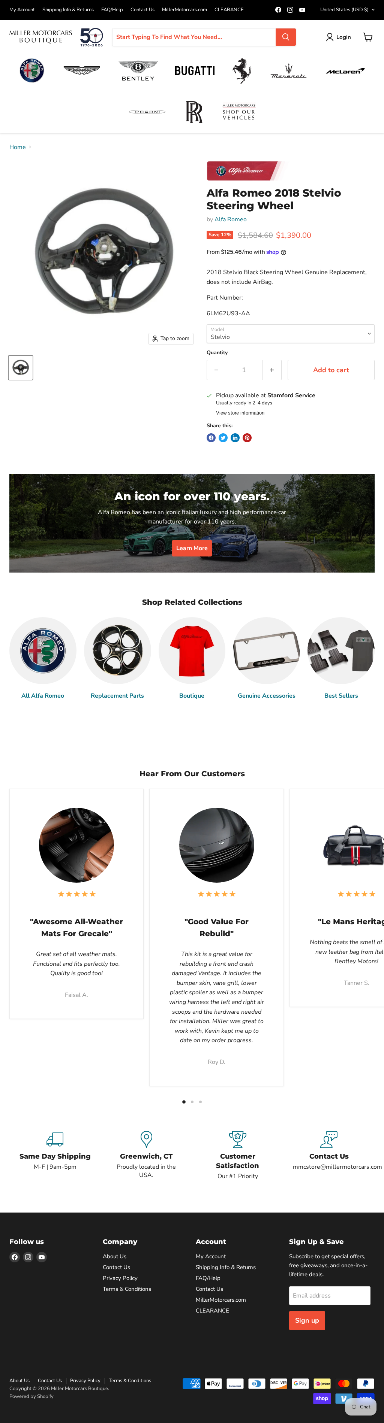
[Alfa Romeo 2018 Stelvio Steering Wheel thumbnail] (21, 368)
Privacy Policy (120, 1278)
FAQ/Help (112, 10)
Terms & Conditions (127, 1289)
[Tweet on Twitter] (223, 437)
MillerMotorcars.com (184, 10)
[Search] (286, 37)
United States (344, 9)
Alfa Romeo (230, 219)
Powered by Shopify (31, 1396)
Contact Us (142, 10)
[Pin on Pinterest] (247, 437)
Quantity (217, 353)
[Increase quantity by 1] (272, 370)
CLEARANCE (229, 10)
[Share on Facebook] (211, 437)
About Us (114, 1256)
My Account (22, 10)
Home (17, 147)
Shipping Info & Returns (68, 10)
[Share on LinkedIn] (235, 437)
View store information (240, 413)
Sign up (307, 1320)
